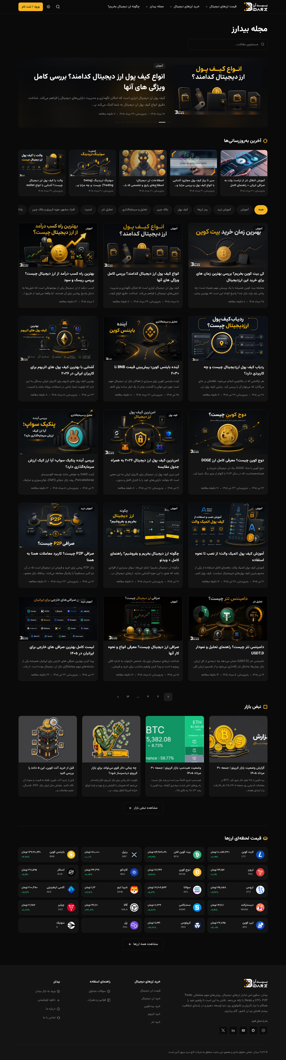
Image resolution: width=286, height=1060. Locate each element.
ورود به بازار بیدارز (45, 991)
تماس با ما (49, 1017)
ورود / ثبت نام (31, 6)
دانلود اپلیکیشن (46, 1000)
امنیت (88, 209)
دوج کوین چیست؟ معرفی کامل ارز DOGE (232, 460)
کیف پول (183, 209)
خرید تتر (155, 1022)
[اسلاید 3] (155, 122)
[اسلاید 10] (117, 122)
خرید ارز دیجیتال (151, 998)
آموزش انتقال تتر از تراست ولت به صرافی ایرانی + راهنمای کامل (244, 183)
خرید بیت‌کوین (152, 1006)
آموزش (159, 66)
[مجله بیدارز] (256, 7)
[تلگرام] (253, 1030)
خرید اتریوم (154, 1014)
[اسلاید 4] (150, 122)
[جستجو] (58, 7)
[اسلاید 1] (169, 122)
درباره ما (50, 1009)
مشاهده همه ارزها (145, 944)
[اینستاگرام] (263, 1030)
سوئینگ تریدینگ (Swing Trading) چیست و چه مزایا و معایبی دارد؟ (95, 183)
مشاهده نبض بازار (145, 807)
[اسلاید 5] (144, 122)
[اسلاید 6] (139, 122)
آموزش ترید (224, 209)
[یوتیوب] (243, 1030)
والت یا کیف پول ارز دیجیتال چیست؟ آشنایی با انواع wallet (44, 183)
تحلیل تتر (107, 209)
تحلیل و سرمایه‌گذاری (134, 209)
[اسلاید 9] (123, 122)
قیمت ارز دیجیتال (150, 991)
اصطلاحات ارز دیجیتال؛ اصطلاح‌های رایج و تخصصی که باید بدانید (143, 183)
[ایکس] (223, 1030)
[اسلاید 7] (133, 122)
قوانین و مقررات (97, 1000)
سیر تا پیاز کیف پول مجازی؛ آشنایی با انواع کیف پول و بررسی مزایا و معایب (193, 183)
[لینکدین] (233, 1030)
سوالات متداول (97, 991)
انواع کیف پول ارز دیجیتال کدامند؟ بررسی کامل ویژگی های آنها (99, 82)
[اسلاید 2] (162, 122)
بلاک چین (162, 209)
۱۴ (128, 697)
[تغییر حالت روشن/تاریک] (48, 7)
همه (261, 209)
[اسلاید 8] (128, 122)
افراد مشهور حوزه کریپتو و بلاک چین (53, 209)
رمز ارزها (202, 209)
